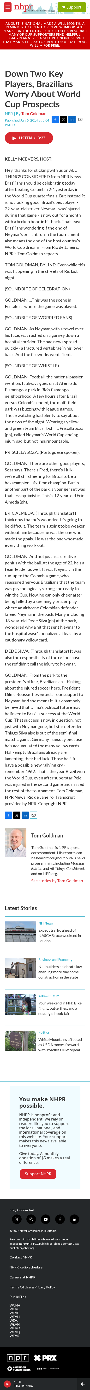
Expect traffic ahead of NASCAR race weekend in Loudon (59, 935)
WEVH (15, 1317)
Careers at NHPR (22, 1277)
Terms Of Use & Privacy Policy (32, 1287)
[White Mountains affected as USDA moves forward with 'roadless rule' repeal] (20, 1041)
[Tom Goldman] (15, 842)
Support (73, 7)
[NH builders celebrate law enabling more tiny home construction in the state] (20, 968)
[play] (7, 1384)
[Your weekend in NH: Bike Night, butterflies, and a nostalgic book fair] (20, 1004)
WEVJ (14, 1320)
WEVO (15, 1328)
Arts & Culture (48, 996)
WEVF (14, 1313)
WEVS (14, 1336)
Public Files (18, 1297)
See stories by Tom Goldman (57, 880)
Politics (43, 1032)
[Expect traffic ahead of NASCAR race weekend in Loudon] (20, 931)
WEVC (15, 1309)
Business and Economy (55, 959)
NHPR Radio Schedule (26, 1267)
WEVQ (15, 1332)
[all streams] (83, 1384)
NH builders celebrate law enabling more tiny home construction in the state (60, 971)
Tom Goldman (34, 113)
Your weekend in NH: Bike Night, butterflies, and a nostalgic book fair (60, 1008)
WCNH (15, 1305)
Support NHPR (38, 1173)
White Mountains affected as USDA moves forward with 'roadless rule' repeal (60, 1044)
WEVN (15, 1324)
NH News (45, 923)
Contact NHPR (21, 1257)
